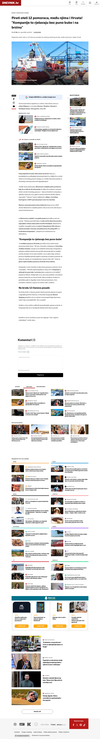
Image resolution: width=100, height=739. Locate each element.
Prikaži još (37, 711)
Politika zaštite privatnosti (50, 732)
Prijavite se (40, 375)
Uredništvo (17, 732)
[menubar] (90, 2)
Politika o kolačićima (64, 732)
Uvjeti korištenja (37, 732)
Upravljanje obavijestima (23, 735)
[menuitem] (90, 3)
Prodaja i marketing (27, 732)
